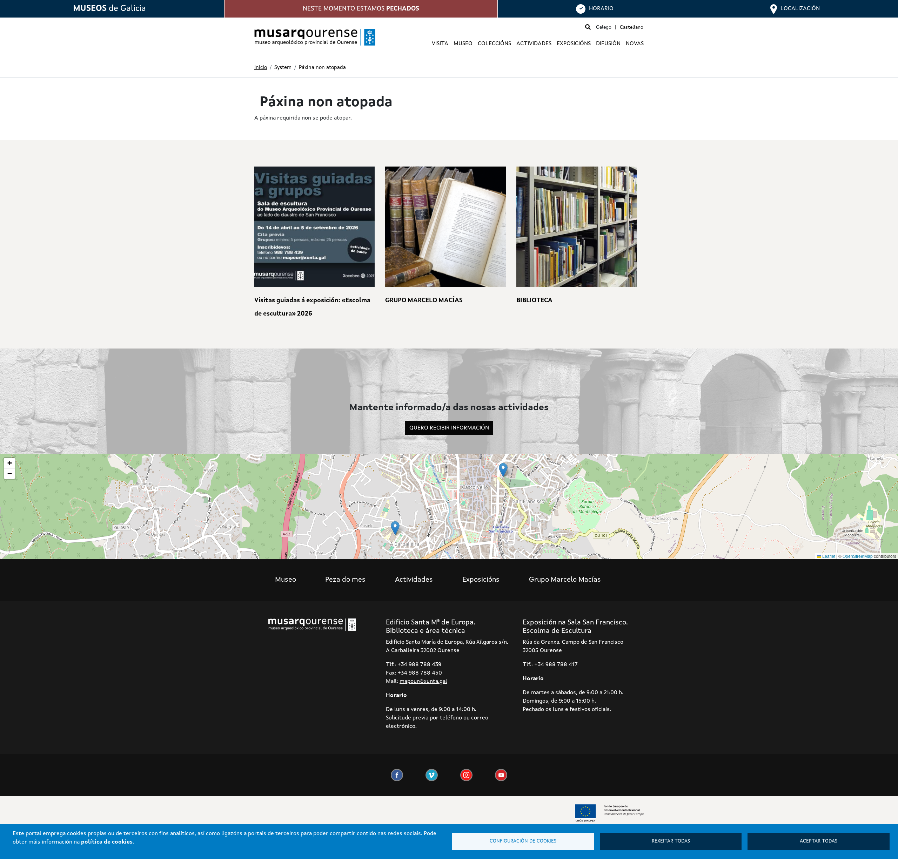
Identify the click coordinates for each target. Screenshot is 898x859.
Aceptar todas (818, 841)
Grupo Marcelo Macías (565, 579)
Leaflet (828, 556)
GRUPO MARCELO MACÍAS (424, 300)
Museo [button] (463, 44)
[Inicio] (312, 37)
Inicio (260, 67)
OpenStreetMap (858, 556)
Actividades (533, 44)
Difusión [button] (608, 44)
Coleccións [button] (494, 44)
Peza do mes (345, 579)
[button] (503, 470)
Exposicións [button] (574, 44)
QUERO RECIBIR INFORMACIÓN (449, 428)
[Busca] (588, 28)
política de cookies (107, 842)
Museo (285, 579)
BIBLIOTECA (534, 300)
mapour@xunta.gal (423, 681)
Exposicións (481, 579)
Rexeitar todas (671, 841)
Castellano (631, 27)
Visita (440, 44)
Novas (635, 44)
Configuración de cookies (523, 841)
